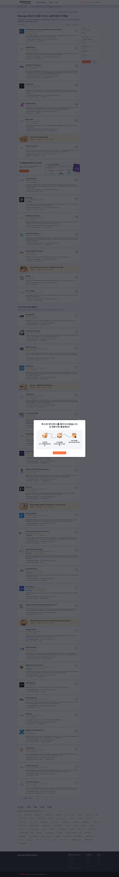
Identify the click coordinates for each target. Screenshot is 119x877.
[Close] (83, 421)
